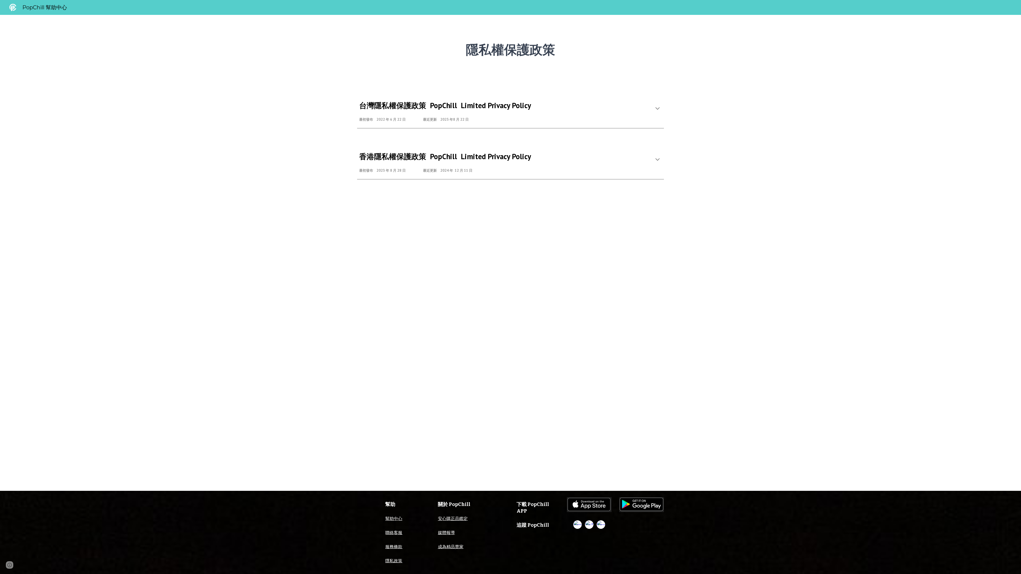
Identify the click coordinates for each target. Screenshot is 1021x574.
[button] (657, 109)
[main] (510, 49)
